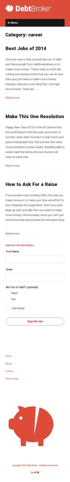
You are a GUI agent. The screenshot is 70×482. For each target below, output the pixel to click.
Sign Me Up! (35, 321)
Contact (9, 371)
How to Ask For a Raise (31, 184)
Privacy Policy (12, 378)
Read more (12, 97)
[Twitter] (35, 472)
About (8, 363)
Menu (14, 22)
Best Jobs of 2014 (25, 48)
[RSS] (32, 472)
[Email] (38, 472)
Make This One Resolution (34, 116)
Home (8, 356)
